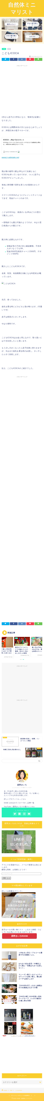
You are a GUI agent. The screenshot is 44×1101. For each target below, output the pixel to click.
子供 (4, 49)
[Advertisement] (22, 90)
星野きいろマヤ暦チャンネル (24, 806)
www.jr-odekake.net (10, 157)
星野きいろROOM (19, 936)
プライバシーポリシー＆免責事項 (20, 1095)
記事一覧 (31, 803)
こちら (23, 799)
